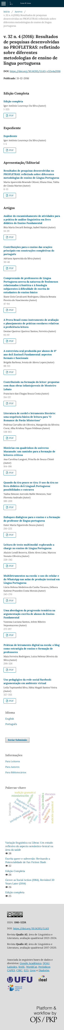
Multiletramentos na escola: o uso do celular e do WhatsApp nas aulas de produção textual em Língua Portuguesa (32, 579)
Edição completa (13, 101)
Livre (33, 970)
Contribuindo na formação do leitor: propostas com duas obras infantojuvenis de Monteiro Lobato (31, 385)
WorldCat (31, 966)
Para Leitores (12, 761)
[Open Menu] (3, 3)
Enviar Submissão (17, 739)
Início (7, 11)
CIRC (19, 970)
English (9, 718)
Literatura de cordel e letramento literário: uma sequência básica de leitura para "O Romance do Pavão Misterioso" (30, 417)
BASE (21, 966)
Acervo (18, 11)
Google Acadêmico (30, 963)
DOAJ (46, 963)
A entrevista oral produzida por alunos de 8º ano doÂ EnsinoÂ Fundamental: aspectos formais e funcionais (30, 354)
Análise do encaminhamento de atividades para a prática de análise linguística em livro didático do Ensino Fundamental (32, 219)
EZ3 (26, 970)
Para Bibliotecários (15, 772)
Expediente (10, 136)
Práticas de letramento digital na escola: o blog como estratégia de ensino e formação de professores (32, 648)
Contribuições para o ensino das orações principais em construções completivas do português (29, 250)
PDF (11, 115)
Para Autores (12, 766)
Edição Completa (15, 871)
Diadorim (44, 970)
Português (11, 724)
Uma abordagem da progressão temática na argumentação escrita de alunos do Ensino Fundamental (29, 614)
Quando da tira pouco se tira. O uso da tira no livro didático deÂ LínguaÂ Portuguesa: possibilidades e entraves (31, 486)
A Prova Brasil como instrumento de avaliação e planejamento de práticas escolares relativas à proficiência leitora (31, 323)
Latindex (12, 966)
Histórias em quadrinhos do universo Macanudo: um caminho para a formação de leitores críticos (29, 451)
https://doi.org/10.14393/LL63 (31, 928)
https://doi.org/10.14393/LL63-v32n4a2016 (35, 71)
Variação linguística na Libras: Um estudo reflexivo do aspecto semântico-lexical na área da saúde (29, 846)
